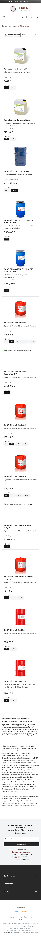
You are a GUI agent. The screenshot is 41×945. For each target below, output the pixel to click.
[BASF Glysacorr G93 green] (20, 157)
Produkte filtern (14, 34)
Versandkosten (8, 932)
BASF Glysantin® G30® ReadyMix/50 (15, 373)
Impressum (11, 917)
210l (25, 341)
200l (13, 139)
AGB (16, 857)
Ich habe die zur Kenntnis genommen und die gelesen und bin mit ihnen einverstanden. (22, 854)
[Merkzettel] (27, 17)
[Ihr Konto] (31, 17)
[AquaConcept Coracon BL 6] (20, 105)
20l (6, 87)
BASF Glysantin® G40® (15, 425)
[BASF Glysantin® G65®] (20, 667)
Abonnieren (21, 844)
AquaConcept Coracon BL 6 (17, 120)
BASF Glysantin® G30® (15, 322)
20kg (6, 190)
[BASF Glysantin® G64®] (20, 615)
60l (18, 341)
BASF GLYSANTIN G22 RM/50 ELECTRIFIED (18, 270)
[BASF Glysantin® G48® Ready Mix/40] (20, 513)
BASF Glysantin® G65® (15, 681)
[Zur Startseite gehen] (20, 9)
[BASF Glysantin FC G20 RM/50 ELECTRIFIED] (20, 208)
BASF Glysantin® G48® (15, 476)
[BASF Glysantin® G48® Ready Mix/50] (20, 564)
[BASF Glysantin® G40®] (20, 410)
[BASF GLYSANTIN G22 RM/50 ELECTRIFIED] (20, 257)
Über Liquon (8, 883)
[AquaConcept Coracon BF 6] (20, 54)
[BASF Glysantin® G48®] (20, 462)
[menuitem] (11, 917)
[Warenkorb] (36, 17)
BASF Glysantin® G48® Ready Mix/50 (18, 578)
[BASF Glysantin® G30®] (20, 308)
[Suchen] (22, 17)
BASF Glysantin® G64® (15, 630)
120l (6, 239)
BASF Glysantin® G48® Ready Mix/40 (18, 526)
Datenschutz (23, 917)
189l (13, 87)
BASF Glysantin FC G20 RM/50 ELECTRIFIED (18, 221)
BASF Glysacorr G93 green (16, 171)
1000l (32, 341)
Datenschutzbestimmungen (21, 852)
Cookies (20, 919)
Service (6, 891)
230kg (15, 190)
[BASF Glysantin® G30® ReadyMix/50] (20, 359)
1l (5, 341)
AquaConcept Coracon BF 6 (17, 68)
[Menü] (4, 17)
